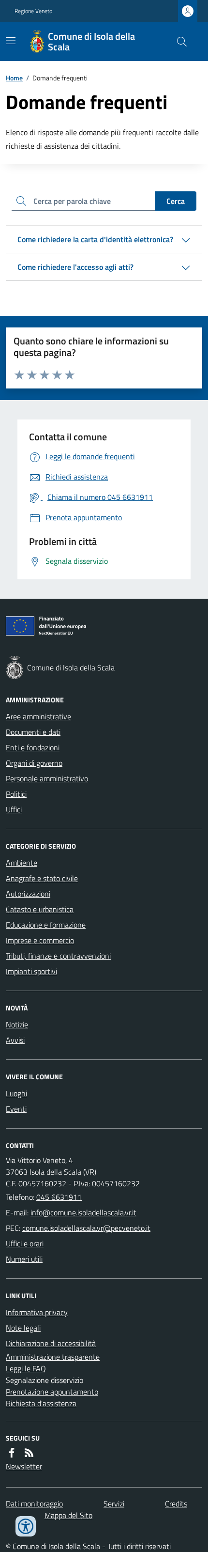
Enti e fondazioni (32, 747)
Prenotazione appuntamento (52, 1391)
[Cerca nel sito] (178, 41)
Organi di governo (34, 763)
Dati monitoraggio (34, 1503)
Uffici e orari (25, 1243)
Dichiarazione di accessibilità (51, 1343)
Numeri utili (24, 1259)
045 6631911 (59, 1197)
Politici (16, 794)
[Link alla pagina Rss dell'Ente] (29, 1453)
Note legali (23, 1328)
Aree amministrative (38, 716)
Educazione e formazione (46, 925)
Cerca (175, 201)
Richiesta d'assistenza (41, 1403)
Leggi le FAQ (26, 1368)
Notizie (17, 1024)
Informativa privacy (37, 1312)
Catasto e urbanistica (40, 909)
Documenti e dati (33, 732)
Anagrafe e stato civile (42, 878)
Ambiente (21, 863)
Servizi (114, 1503)
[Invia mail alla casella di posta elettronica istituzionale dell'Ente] (83, 1212)
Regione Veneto (33, 11)
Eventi (16, 1109)
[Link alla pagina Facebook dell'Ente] (11, 1453)
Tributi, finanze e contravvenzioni (58, 956)
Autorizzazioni (28, 894)
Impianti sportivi (31, 971)
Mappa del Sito (68, 1515)
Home (14, 78)
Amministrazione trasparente (53, 1357)
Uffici (14, 809)
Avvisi (15, 1040)
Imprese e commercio (40, 940)
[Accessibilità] (25, 1526)
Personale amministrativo (47, 778)
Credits (176, 1503)
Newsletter (24, 1466)
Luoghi (16, 1093)
